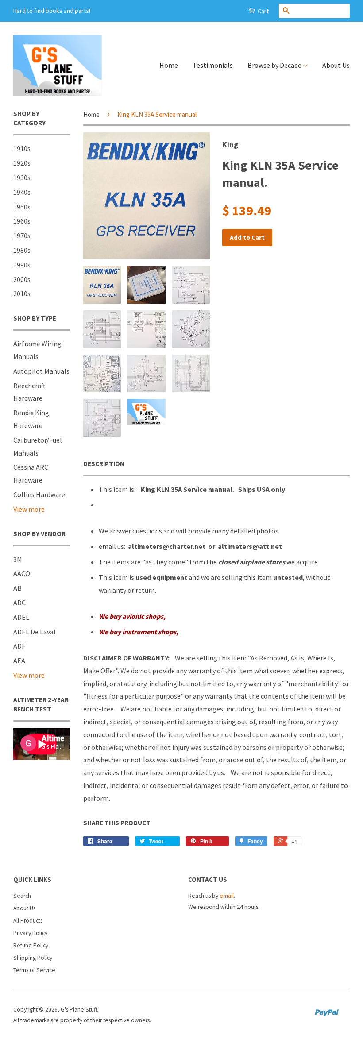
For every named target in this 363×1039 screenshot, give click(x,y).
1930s (22, 177)
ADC (19, 602)
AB (17, 587)
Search (22, 896)
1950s (22, 206)
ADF (19, 645)
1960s (22, 220)
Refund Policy (30, 945)
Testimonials (213, 65)
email (227, 896)
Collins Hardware (39, 494)
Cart (262, 11)
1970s (22, 235)
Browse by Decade (275, 65)
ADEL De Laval (34, 631)
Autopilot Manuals (41, 371)
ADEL (21, 617)
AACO (21, 573)
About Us (336, 65)
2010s (22, 293)
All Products (27, 920)
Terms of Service (34, 970)
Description (103, 464)
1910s (22, 148)
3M (17, 559)
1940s (22, 192)
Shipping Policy (32, 958)
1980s (22, 250)
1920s (22, 162)
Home (168, 65)
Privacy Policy (30, 933)
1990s (22, 264)
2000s (22, 279)
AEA (19, 660)
